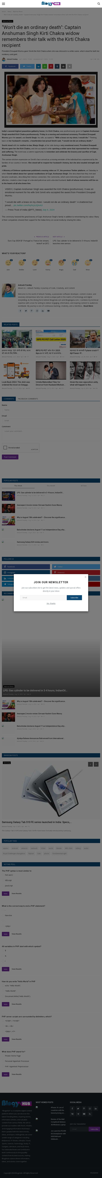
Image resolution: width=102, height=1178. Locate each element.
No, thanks (51, 603)
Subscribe (74, 597)
